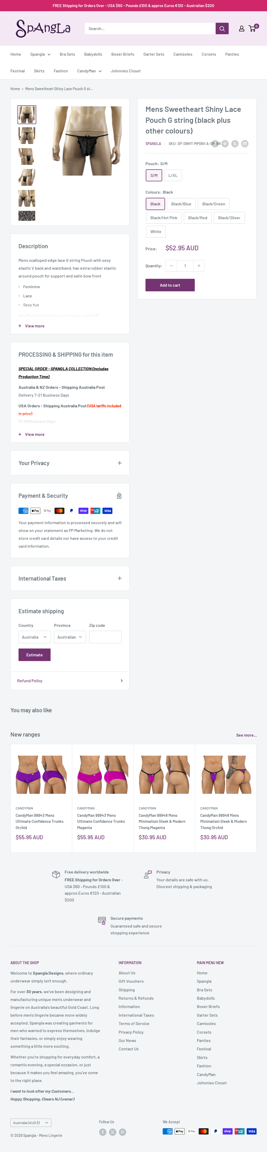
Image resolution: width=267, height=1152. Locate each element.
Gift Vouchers (131, 981)
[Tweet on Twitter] (235, 143)
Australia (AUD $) (26, 1122)
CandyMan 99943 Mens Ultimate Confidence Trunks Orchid (39, 821)
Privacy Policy (131, 1031)
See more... (247, 734)
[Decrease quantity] (171, 265)
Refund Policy (30, 680)
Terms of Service (134, 1023)
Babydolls (93, 53)
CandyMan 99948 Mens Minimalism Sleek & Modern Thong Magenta (162, 821)
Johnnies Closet (126, 70)
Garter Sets (153, 53)
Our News (127, 1040)
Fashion (61, 70)
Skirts (39, 70)
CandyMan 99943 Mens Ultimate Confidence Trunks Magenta (101, 821)
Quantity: (153, 265)
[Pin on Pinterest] (225, 143)
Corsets (209, 53)
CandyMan (86, 70)
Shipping (127, 989)
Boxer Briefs (122, 53)
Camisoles (182, 53)
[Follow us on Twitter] (112, 1132)
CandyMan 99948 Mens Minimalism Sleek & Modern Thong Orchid (223, 821)
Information (129, 1006)
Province (62, 625)
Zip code (97, 625)
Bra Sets (67, 53)
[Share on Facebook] (215, 143)
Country (26, 625)
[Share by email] (244, 143)
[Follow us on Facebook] (102, 1132)
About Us (127, 972)
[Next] (256, 798)
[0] (252, 28)
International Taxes (136, 1014)
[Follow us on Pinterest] (122, 1132)
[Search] (222, 28)
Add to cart (170, 284)
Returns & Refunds (136, 997)
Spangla (37, 53)
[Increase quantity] (198, 265)
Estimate (34, 654)
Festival (17, 70)
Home (15, 53)
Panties (232, 53)
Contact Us (129, 1048)
